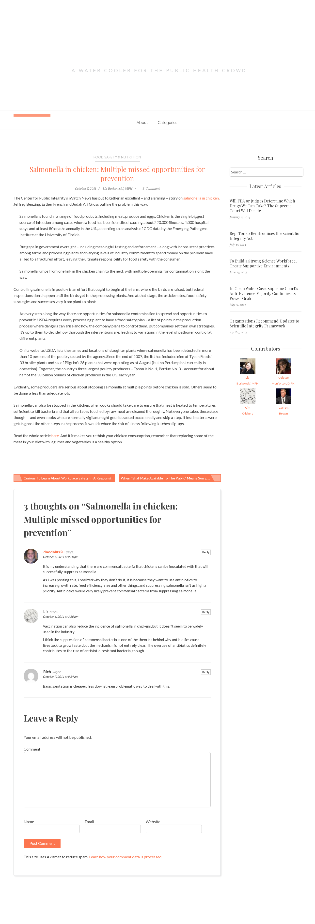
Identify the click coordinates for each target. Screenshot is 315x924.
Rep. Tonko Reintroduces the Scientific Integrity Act (264, 236)
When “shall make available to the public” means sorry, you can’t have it (171, 478)
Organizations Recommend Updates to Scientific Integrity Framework (264, 323)
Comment (32, 749)
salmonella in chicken (201, 198)
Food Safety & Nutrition (117, 157)
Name (29, 821)
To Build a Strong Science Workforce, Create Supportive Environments (263, 263)
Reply (205, 552)
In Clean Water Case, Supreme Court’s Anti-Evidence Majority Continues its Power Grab (264, 293)
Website (153, 821)
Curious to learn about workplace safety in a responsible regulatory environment (69, 478)
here (55, 435)
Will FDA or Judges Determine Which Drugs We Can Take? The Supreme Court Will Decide (262, 206)
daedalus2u (53, 551)
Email (89, 821)
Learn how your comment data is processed (125, 856)
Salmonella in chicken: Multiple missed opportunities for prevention (117, 174)
